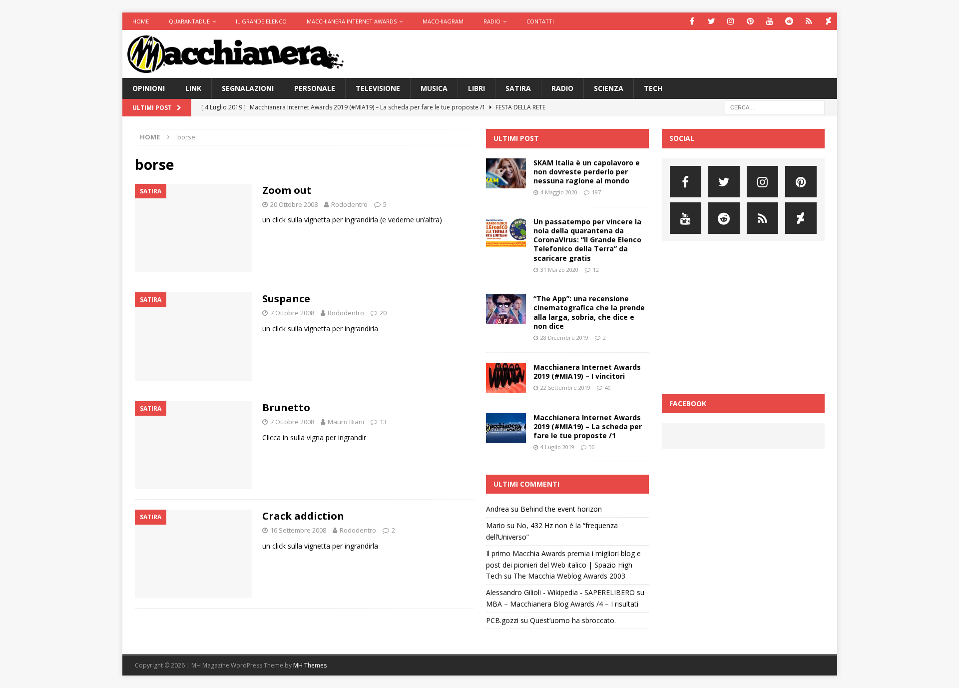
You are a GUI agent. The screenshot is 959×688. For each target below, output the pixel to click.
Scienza (608, 88)
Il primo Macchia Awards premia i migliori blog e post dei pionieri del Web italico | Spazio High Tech (563, 565)
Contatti (540, 21)
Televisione (378, 88)
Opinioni (148, 88)
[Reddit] (789, 21)
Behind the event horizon (561, 509)
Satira (518, 88)
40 (608, 387)
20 (383, 312)
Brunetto (286, 407)
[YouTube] (770, 21)
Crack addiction (303, 516)
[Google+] (809, 21)
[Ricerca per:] (775, 107)
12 (596, 269)
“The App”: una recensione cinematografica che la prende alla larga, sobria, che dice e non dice (589, 312)
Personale (314, 88)
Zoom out (287, 190)
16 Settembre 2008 (298, 530)
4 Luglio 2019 (557, 447)
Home (140, 21)
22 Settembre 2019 (565, 387)
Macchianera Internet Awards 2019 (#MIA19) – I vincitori (587, 371)
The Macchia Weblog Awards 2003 (569, 576)
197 (596, 192)
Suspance (286, 298)
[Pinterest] (750, 21)
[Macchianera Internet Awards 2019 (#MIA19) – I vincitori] (506, 378)
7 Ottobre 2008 (292, 312)
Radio (491, 21)
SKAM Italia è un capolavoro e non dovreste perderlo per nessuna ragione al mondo (586, 171)
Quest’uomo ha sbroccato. (573, 620)
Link (193, 88)
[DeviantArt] (828, 21)
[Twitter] (711, 21)
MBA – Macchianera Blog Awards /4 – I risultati (562, 604)
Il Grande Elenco (261, 21)
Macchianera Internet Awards (352, 21)
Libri (476, 88)
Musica (434, 88)
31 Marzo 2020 (559, 269)
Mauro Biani (346, 421)
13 (383, 421)
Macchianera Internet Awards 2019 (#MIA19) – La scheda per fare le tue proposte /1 (587, 426)
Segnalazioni (248, 88)
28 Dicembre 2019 (564, 337)
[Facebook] (692, 21)
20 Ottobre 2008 (294, 204)
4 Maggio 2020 (558, 192)
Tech (653, 88)
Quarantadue (189, 21)
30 (592, 447)
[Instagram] (731, 21)
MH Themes (310, 665)
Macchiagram (443, 21)
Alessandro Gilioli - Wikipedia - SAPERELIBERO (560, 592)
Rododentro (349, 204)
